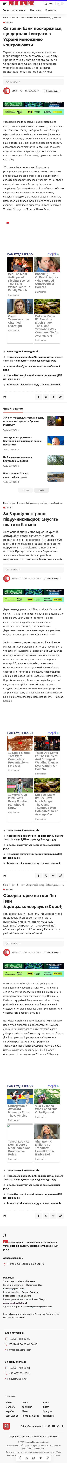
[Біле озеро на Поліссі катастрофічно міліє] (55, 477)
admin (14, 91)
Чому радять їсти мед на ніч (23, 351)
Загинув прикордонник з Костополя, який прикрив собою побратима (22, 441)
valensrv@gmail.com (13, 1288)
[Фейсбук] (45, 1426)
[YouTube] (53, 1426)
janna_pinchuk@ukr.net (15, 1303)
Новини (9, 22)
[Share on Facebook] (19, 1457)
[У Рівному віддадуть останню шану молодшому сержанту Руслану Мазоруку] (55, 421)
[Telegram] (62, 1426)
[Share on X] (26, 1457)
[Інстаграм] (58, 1426)
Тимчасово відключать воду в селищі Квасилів (34, 384)
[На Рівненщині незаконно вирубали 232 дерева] (55, 460)
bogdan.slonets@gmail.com (17, 1296)
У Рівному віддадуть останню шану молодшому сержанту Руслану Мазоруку (23, 421)
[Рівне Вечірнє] (26, 3)
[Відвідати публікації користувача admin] (6, 90)
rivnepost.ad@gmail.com (39, 1306)
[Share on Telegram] (40, 1457)
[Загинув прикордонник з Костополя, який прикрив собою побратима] (55, 440)
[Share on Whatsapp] (33, 1457)
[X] (49, 1426)
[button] (6, 3)
